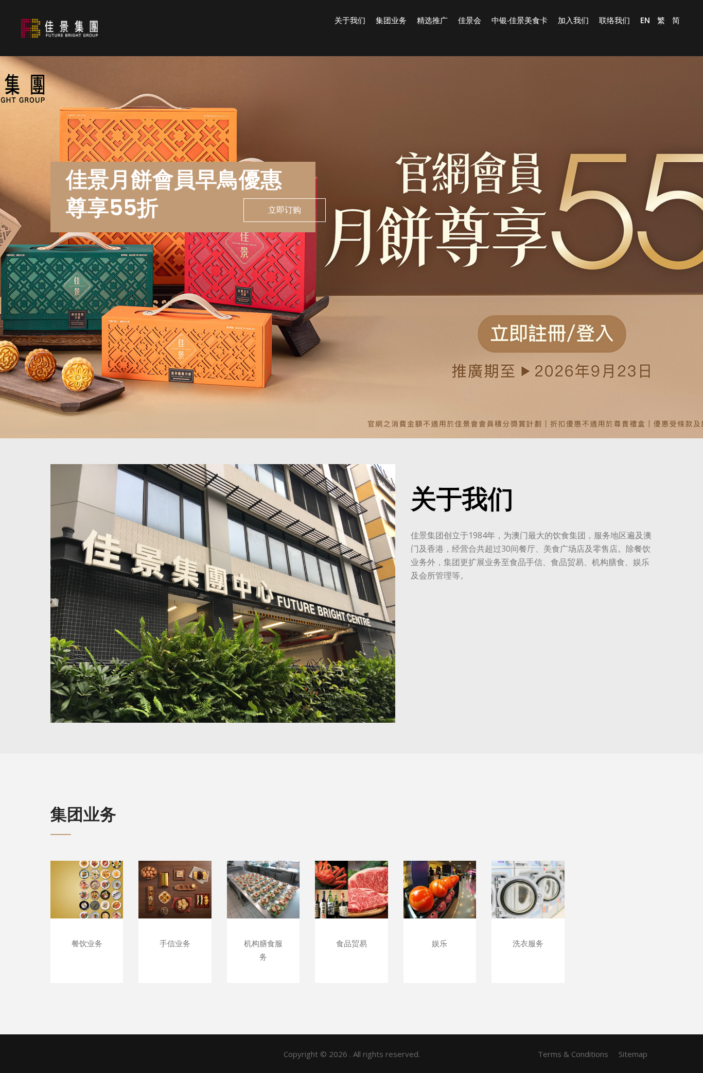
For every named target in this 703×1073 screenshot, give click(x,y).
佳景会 (469, 20)
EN (645, 20)
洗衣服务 (528, 905)
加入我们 (573, 20)
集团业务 (391, 20)
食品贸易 (351, 905)
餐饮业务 (87, 905)
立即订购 (284, 210)
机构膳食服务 (263, 905)
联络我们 (614, 20)
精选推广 (432, 20)
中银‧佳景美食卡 (519, 20)
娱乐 (440, 905)
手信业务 (175, 905)
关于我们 (350, 20)
